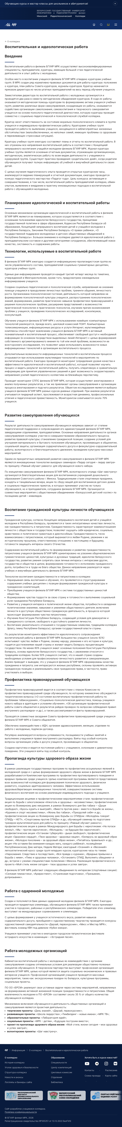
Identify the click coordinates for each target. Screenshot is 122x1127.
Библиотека (57, 1082)
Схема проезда (92, 1075)
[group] (24, 1095)
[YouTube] (87, 1063)
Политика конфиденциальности (21, 1112)
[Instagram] (106, 1064)
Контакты (89, 1070)
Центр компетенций (61, 1067)
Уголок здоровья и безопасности (21, 1067)
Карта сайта (111, 1075)
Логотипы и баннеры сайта (18, 1082)
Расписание (111, 1070)
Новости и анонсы (14, 1077)
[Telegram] (97, 1064)
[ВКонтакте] (115, 1064)
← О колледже (12, 41)
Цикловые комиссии (61, 1072)
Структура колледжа (16, 1072)
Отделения (56, 1077)
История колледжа (14, 1062)
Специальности (59, 1062)
